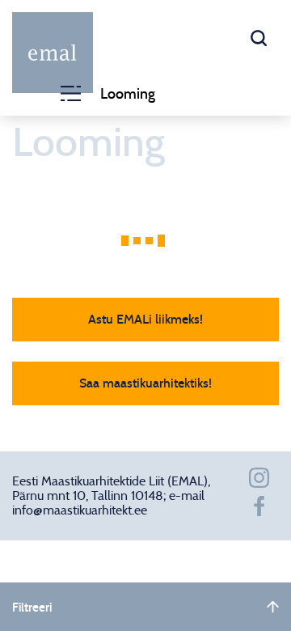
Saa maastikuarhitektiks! (145, 383)
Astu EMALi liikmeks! (145, 319)
